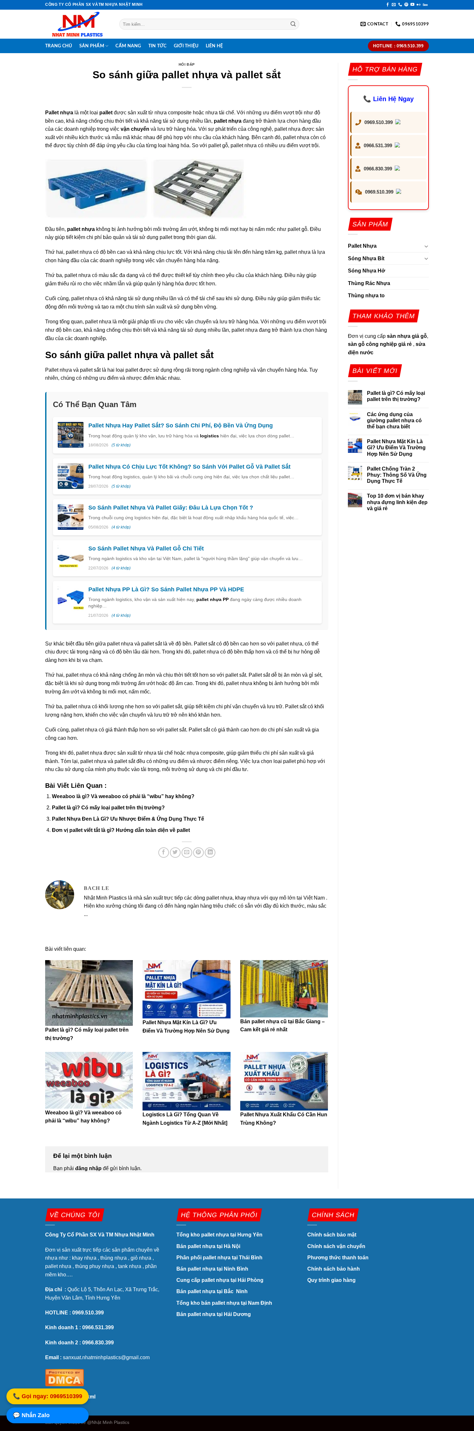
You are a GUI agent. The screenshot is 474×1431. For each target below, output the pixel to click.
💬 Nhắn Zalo (31, 1415)
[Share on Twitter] (175, 852)
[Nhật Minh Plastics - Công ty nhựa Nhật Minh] (77, 24)
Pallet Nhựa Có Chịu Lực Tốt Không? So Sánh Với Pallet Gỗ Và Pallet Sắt (189, 466)
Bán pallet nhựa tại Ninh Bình (213, 1269)
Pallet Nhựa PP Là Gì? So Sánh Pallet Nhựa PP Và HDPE (166, 589)
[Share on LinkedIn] (210, 852)
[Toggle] (426, 246)
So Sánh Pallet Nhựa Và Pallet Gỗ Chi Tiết (146, 548)
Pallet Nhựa (362, 246)
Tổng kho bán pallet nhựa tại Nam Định (224, 1303)
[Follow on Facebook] (388, 5)
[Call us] (400, 5)
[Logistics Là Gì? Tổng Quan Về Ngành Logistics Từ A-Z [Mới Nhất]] (186, 1081)
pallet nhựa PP (212, 599)
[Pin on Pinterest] (198, 852)
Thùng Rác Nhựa (369, 283)
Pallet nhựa (59, 112)
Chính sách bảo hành (333, 1269)
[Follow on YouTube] (412, 5)
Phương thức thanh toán (338, 1257)
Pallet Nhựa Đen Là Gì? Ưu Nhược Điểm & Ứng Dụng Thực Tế (128, 819)
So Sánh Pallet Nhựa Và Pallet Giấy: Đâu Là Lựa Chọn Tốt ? (170, 507)
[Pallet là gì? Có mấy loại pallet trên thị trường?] (89, 993)
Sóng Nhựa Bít (366, 258)
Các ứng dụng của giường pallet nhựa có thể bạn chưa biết (394, 420)
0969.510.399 (378, 122)
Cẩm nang (128, 45)
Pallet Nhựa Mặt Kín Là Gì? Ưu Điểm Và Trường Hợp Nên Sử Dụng (396, 447)
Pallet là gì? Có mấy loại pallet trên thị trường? (108, 807)
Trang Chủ (58, 45)
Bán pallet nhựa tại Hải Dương (213, 1314)
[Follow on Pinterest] (406, 5)
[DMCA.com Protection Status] (64, 1376)
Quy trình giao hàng (331, 1280)
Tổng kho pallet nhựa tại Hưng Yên (219, 1234)
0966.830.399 (378, 168)
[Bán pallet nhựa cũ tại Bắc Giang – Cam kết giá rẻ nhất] (284, 988)
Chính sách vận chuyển (336, 1246)
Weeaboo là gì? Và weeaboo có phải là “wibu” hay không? (123, 796)
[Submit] (293, 24)
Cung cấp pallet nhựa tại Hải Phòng (219, 1280)
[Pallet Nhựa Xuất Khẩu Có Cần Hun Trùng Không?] (284, 1081)
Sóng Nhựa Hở (366, 270)
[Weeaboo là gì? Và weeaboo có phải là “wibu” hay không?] (89, 1080)
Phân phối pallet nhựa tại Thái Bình (219, 1257)
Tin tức (157, 45)
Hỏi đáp (187, 64)
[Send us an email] (394, 5)
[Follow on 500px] (425, 5)
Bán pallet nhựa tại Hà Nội (208, 1246)
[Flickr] (418, 5)
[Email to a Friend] (187, 852)
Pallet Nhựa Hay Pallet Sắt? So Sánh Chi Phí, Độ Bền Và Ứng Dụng (180, 425)
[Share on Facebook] (163, 852)
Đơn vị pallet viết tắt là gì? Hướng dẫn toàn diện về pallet (121, 830)
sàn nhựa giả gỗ (407, 336)
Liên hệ (214, 45)
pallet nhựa (228, 121)
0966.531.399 (378, 145)
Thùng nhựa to (366, 295)
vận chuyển (135, 129)
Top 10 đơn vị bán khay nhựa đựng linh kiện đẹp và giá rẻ (397, 502)
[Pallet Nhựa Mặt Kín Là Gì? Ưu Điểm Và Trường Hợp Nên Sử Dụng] (186, 989)
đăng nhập (88, 1168)
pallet (106, 112)
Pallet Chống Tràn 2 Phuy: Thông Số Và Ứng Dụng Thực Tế (397, 475)
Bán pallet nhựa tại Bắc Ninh (212, 1291)
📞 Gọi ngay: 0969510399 (47, 1396)
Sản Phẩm (91, 45)
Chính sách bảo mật (332, 1234)
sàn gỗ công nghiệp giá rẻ (380, 344)
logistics (209, 435)
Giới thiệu (186, 45)
